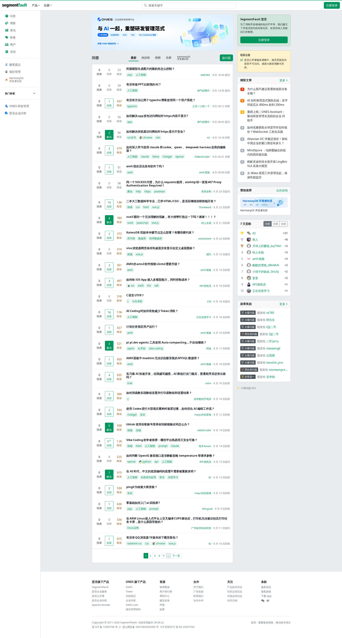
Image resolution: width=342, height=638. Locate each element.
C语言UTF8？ (135, 295)
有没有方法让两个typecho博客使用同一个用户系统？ (160, 100)
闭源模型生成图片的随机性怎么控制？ (150, 69)
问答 (13, 16)
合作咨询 (282, 190)
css (138, 207)
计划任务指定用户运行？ (142, 327)
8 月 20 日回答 (222, 238)
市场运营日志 (234, 596)
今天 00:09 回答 (221, 172)
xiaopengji (273, 348)
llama (155, 156)
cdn (158, 137)
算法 (161, 477)
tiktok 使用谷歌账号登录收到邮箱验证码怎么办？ (158, 424)
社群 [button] (47, 5)
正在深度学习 (203, 317)
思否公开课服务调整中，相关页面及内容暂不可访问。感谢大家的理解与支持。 (265, 63)
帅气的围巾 (203, 90)
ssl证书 (131, 137)
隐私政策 (266, 591)
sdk (156, 285)
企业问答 (131, 600)
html (146, 207)
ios (132, 285)
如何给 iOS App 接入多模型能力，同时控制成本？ (158, 280)
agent (130, 348)
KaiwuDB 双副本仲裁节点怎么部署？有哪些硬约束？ (160, 232)
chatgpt (167, 156)
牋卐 (208, 254)
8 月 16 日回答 (222, 364)
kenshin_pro (274, 362)
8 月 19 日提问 (222, 254)
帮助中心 (165, 596)
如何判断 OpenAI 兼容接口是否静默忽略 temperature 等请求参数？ (170, 456)
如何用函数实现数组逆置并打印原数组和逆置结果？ (159, 393)
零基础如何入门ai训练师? (143, 503)
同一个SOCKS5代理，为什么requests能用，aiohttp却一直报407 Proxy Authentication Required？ (173, 183)
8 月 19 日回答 (222, 270)
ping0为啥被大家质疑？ (141, 487)
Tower (129, 591)
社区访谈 (232, 600)
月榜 (168, 58)
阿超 (208, 348)
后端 (138, 430)
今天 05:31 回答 (221, 156)
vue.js (155, 207)
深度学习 (173, 477)
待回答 (145, 58)
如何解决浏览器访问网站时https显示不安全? (155, 131)
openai (179, 156)
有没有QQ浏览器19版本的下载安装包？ (152, 537)
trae (129, 383)
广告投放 (198, 591)
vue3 (130, 222)
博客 (13, 23)
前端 (129, 207)
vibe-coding (156, 348)
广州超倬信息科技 (201, 528)
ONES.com (132, 605)
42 (208, 137)
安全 (142, 414)
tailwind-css (134, 543)
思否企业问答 (99, 600)
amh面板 (204, 172)
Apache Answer (101, 605)
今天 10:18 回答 (221, 137)
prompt (163, 446)
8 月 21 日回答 (222, 223)
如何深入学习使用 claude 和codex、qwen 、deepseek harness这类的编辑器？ (176, 149)
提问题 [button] (226, 58)
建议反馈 (165, 600)
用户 (13, 44)
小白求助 (137, 301)
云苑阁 (270, 355)
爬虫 (129, 191)
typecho (132, 106)
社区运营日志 (234, 591)
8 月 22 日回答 (222, 207)
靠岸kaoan (205, 446)
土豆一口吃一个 (201, 106)
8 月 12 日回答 (222, 414)
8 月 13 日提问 (222, 461)
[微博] (267, 601)
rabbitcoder (204, 430)
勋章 (162, 609)
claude (145, 156)
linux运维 (133, 527)
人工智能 (141, 74)
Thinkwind (205, 207)
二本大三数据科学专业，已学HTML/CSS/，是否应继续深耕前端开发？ (171, 201)
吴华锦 (270, 377)
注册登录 (332, 5)
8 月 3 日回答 (222, 508)
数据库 (142, 238)
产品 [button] (35, 5)
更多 (282, 80)
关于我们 (198, 587)
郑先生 (270, 320)
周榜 (158, 58)
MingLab (207, 508)
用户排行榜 (166, 591)
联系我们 (198, 596)
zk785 (270, 313)
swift (141, 285)
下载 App (266, 596)
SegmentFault (100, 587)
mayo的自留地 (203, 414)
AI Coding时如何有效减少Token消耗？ (152, 311)
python (147, 461)
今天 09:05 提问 (221, 122)
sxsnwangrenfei (278, 370)
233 (209, 301)
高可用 (131, 238)
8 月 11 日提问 (222, 528)
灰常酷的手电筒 (202, 399)
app (129, 122)
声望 (162, 605)
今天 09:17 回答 (221, 106)
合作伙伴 (198, 600)
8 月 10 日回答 (222, 543)
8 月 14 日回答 (222, 399)
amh (130, 172)
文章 (275, 223)
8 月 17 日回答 (222, 348)
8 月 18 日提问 (222, 301)
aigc (129, 74)
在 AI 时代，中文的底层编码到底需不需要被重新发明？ (161, 471)
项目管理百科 (133, 609)
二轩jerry (272, 341)
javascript (142, 222)
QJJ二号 (271, 327)
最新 (133, 58)
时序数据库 (155, 238)
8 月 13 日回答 (222, 477)
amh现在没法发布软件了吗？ (145, 166)
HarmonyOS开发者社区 (16, 79)
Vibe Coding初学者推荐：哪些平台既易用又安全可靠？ (162, 440)
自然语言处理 (148, 477)
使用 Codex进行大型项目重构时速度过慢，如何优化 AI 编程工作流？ (170, 409)
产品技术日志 (234, 587)
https (147, 191)
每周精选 (165, 587)
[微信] (262, 601)
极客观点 (15, 65)
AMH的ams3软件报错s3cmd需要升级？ (153, 264)
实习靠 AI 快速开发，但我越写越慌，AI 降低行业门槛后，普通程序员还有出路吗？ (176, 375)
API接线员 (205, 285)
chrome (147, 137)
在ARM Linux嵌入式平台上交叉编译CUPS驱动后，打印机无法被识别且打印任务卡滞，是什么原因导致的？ (176, 520)
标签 (13, 37)
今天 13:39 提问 (221, 90)
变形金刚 (206, 191)
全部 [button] (283, 223)
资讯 (13, 30)
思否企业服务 (99, 591)
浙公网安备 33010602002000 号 (140, 627)
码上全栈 (206, 223)
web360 (205, 75)
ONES (129, 587)
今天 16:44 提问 (221, 75)
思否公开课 (98, 596)
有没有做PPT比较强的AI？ (143, 84)
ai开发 (141, 348)
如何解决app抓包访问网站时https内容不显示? (157, 116)
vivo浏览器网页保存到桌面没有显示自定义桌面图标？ (160, 248)
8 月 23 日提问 (222, 191)
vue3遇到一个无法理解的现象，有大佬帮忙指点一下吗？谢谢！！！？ (171, 217)
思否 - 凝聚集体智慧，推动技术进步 (271, 622)
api (156, 461)
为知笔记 (131, 596)
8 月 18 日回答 (222, 285)
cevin (208, 383)
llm (149, 285)
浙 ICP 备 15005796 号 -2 (106, 627)
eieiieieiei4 (204, 238)
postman (159, 191)
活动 (13, 52)
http (138, 191)
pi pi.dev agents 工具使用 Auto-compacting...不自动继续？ (166, 342)
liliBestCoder (202, 156)
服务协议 (266, 587)
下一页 (176, 555)
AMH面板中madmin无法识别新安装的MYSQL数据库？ (163, 358)
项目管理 (15, 72)
